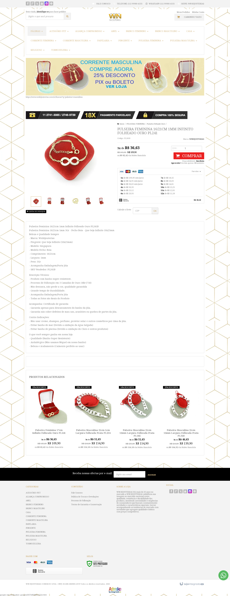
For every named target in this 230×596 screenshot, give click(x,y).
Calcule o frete (124, 209)
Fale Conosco (103, 4)
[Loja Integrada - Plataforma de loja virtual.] (191, 584)
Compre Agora (49, 434)
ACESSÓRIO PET (33, 493)
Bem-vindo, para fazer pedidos (46, 12)
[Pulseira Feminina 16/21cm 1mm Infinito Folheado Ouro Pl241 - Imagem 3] (62, 201)
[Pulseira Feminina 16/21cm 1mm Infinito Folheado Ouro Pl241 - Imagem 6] (101, 201)
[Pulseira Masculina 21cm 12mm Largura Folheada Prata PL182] (137, 418)
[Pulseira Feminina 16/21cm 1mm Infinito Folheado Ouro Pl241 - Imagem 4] (75, 201)
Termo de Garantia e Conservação (86, 504)
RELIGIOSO (31, 540)
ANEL (28, 501)
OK (155, 210)
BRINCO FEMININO (34, 504)
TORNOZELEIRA (33, 544)
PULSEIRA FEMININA (135, 124)
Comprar (191, 155)
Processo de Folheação (81, 501)
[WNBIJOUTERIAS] (115, 17)
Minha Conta (198, 12)
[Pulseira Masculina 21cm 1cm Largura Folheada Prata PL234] (93, 418)
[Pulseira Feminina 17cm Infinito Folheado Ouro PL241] (49, 418)
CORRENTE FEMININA (36, 516)
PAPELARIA (31, 524)
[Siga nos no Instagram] (47, 4)
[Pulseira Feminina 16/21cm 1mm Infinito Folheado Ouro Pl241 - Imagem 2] (49, 201)
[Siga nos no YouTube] (185, 491)
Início (122, 124)
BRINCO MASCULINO (35, 508)
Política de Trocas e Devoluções (85, 497)
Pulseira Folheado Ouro (156, 124)
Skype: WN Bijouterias (192, 4)
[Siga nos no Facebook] (28, 4)
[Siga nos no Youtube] (42, 4)
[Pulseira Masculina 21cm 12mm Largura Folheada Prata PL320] (181, 418)
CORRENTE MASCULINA (37, 520)
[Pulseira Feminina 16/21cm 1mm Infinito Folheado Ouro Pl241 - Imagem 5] (88, 201)
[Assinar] (151, 474)
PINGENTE (31, 528)
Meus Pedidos (183, 12)
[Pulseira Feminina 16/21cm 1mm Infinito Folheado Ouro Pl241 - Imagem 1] (36, 201)
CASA (28, 512)
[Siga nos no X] (37, 4)
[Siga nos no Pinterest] (51, 4)
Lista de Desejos (36, 211)
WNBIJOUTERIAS (196, 139)
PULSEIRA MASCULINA (36, 536)
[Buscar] (67, 16)
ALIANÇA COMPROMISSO (37, 497)
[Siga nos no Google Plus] (32, 4)
